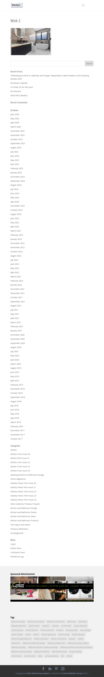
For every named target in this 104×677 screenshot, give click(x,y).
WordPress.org (16, 556)
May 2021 (14, 314)
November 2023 (17, 206)
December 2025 (17, 131)
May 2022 (14, 268)
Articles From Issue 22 (20, 462)
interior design (17, 634)
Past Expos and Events (20, 524)
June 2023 (14, 218)
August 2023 (15, 214)
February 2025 (16, 168)
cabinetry (45, 626)
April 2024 (14, 201)
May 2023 (14, 222)
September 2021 (17, 301)
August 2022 (15, 255)
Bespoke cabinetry (19, 626)
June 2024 (14, 193)
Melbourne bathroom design (34, 643)
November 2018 (17, 389)
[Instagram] (62, 669)
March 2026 (15, 126)
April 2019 (14, 380)
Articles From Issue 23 (20, 466)
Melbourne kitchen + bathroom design (43, 647)
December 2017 (17, 430)
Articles (13, 450)
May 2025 (14, 160)
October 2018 (16, 393)
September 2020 (17, 343)
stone (40, 656)
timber (69, 656)
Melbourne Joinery (19, 647)
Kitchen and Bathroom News (23, 516)
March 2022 (15, 276)
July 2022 (14, 260)
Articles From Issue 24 (20, 470)
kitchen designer (78, 634)
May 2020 (14, 355)
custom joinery (17, 630)
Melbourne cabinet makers (78, 643)
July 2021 (14, 310)
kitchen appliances (49, 634)
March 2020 (15, 364)
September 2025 (17, 143)
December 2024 (17, 176)
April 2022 (14, 272)
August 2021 (15, 305)
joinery (28, 634)
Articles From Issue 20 (20, 454)
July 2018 (14, 405)
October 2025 (16, 139)
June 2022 (14, 264)
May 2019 (14, 376)
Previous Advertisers (19, 529)
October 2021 (16, 297)
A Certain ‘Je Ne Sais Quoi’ (21, 87)
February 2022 (16, 280)
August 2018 (15, 401)
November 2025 (17, 135)
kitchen (36, 634)
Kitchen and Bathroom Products (24, 520)
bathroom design (18, 622)
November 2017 (17, 434)
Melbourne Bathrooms (56, 643)
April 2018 (14, 418)
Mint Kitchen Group (59, 652)
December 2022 (17, 243)
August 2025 (15, 147)
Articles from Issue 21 (20, 458)
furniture (59, 630)
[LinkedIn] (49, 669)
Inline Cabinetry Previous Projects (25, 504)
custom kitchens (32, 630)
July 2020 (14, 351)
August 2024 (15, 185)
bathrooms (71, 622)
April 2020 (14, 359)
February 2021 (16, 326)
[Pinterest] (56, 669)
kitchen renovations (58, 639)
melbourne (16, 643)
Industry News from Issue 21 (23, 487)
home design (85, 630)
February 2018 (16, 426)
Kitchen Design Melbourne (22, 639)
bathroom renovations (55, 622)
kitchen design (63, 634)
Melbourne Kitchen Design (22, 652)
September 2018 (17, 397)
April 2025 (14, 164)
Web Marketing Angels (38, 673)
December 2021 (17, 289)
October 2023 (16, 210)
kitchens (72, 639)
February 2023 (16, 235)
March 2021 (15, 322)
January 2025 (16, 172)
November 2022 (17, 247)
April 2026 (14, 122)
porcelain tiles (29, 656)
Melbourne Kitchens (41, 652)
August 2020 (15, 347)
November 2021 (17, 293)
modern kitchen (75, 652)
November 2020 (17, 339)
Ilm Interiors (15, 91)
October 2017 (16, 439)
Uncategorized (16, 533)
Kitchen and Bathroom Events (23, 512)
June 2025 (14, 156)
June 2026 (14, 114)
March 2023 (15, 230)
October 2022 (16, 251)
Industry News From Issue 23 (23, 495)
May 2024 (14, 197)
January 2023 (16, 239)
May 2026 (14, 118)
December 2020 (17, 335)
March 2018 (15, 422)
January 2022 (16, 285)
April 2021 (14, 318)
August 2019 (15, 368)
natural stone (17, 656)
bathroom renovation (36, 622)
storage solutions (51, 656)
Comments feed (17, 552)
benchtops (83, 622)
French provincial (47, 630)
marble (80, 639)
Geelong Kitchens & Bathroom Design (27, 475)
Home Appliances (18, 479)
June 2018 (14, 409)
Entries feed (15, 548)
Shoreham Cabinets (19, 83)
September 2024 (17, 181)
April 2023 (14, 226)
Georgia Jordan (72, 630)
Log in (13, 544)
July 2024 (14, 189)
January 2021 (16, 330)
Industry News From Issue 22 (23, 491)
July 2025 (14, 151)
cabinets (55, 626)
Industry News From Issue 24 (23, 499)
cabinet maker (34, 626)
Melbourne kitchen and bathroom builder (76, 647)
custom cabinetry (80, 626)
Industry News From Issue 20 (23, 483)
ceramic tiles (66, 626)
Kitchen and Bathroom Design (23, 508)
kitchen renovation (41, 639)
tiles (62, 656)
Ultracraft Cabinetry (18, 95)
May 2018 (14, 414)
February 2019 (16, 384)
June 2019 (14, 372)
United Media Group (72, 673)
